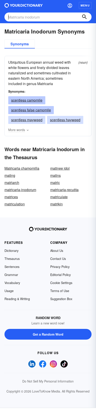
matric (55, 182)
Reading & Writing (17, 299)
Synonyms (19, 43)
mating (9, 175)
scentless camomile (26, 100)
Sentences (11, 266)
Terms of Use (59, 290)
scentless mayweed (26, 119)
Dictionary (11, 250)
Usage (9, 290)
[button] (70, 5)
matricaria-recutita (64, 189)
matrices (11, 196)
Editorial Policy (60, 274)
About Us (56, 250)
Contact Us (58, 258)
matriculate (59, 196)
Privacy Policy (60, 266)
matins (55, 175)
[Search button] (84, 17)
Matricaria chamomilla (21, 168)
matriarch (11, 182)
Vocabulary (12, 282)
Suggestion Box (61, 299)
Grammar (11, 274)
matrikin (56, 204)
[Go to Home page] (23, 5)
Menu (85, 5)
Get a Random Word (48, 334)
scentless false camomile (31, 110)
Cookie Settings (61, 282)
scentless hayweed (65, 119)
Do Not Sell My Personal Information (48, 381)
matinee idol (60, 168)
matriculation (14, 204)
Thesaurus (12, 258)
